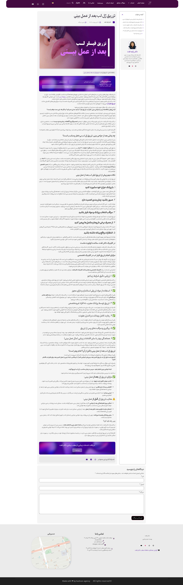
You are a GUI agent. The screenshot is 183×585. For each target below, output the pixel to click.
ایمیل (141, 485)
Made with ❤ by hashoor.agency (76, 581)
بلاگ (84, 3)
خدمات (132, 3)
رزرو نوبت (100, 3)
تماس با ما (91, 3)
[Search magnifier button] (72, 3)
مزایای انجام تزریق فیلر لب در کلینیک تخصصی (132, 28)
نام (142, 477)
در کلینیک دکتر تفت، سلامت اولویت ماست (132, 25)
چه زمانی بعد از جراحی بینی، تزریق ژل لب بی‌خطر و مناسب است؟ (132, 19)
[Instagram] (135, 66)
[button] (122, 14)
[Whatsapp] (149, 545)
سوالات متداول (121, 3)
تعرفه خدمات (110, 3)
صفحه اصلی (140, 3)
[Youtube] (129, 66)
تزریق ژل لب (103, 72)
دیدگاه (141, 492)
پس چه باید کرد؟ (137, 34)
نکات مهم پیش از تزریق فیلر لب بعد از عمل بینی (132, 22)
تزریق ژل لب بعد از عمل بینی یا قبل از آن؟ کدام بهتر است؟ (132, 31)
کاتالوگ (78, 3)
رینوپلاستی (62, 96)
